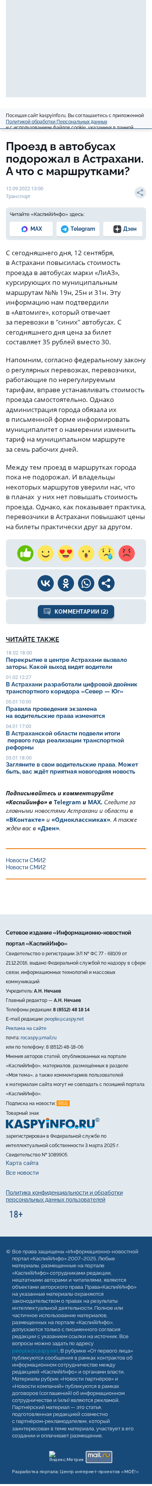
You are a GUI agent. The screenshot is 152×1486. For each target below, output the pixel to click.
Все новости (22, 1173)
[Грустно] (106, 553)
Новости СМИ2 (26, 860)
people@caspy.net (64, 1019)
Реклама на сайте (26, 1028)
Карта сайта (22, 1163)
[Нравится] (25, 553)
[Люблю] (66, 553)
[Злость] (126, 553)
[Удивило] (86, 553)
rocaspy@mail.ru (39, 1037)
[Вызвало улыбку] (45, 553)
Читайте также (32, 639)
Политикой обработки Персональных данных (56, 122)
